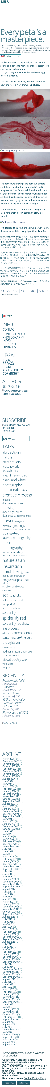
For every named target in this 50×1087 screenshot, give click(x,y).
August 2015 (8, 941)
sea (5, 595)
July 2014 (7, 964)
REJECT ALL (23, 1083)
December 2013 (10, 969)
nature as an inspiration (13, 563)
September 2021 (11, 816)
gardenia (7, 526)
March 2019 (8, 856)
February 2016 (10, 931)
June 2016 (7, 921)
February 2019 (10, 859)
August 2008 (8, 1024)
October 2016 (9, 911)
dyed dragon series (12, 512)
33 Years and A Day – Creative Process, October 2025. (15, 702)
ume (30, 651)
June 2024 (7, 781)
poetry (26, 572)
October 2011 (9, 1014)
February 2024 (10, 788)
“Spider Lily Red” (39, 227)
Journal (38, 45)
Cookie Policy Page (35, 1078)
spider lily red (30, 52)
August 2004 (8, 1042)
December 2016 (10, 906)
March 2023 (8, 806)
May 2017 (7, 896)
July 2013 (7, 981)
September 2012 (11, 1002)
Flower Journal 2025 (15, 712)
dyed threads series (36, 231)
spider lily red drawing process (16, 625)
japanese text (20, 50)
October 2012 (9, 999)
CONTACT (9, 329)
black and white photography (14, 482)
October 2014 (9, 959)
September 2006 (11, 1037)
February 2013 (10, 991)
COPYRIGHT (11, 373)
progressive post (12, 580)
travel (24, 651)
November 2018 (10, 866)
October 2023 (9, 798)
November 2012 (10, 997)
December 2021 (10, 814)
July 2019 (7, 849)
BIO (4, 386)
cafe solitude (10, 490)
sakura (5, 583)
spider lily (20, 52)
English (7, 56)
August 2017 (8, 889)
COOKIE (8, 360)
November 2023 (10, 796)
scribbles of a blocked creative (13, 588)
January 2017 (9, 904)
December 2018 (10, 864)
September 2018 (11, 869)
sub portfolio (7, 633)
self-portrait (9, 604)
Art (25, 45)
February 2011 (10, 1017)
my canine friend (10, 555)
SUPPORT (28, 290)
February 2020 (10, 841)
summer (18, 633)
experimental (24, 515)
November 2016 (10, 909)
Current (31, 45)
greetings (18, 526)
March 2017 (8, 901)
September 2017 (11, 886)
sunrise (28, 632)
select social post (12, 600)
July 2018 (7, 871)
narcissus (22, 555)
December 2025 (10, 761)
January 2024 (9, 791)
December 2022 (10, 811)
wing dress (7, 663)
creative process (17, 495)
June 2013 (7, 984)
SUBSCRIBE (9, 290)
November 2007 (10, 1029)
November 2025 (10, 763)
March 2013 (8, 989)
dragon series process (13, 503)
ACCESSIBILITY (13, 370)
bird (24, 475)
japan (27, 529)
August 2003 (8, 1044)
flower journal (19, 521)
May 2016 (7, 924)
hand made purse (9, 529)
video (5, 655)
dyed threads (9, 515)
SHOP (43, 290)
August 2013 (8, 979)
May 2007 (7, 1032)
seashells (15, 595)
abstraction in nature (21, 48)
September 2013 (11, 976)
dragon (6, 499)
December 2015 (10, 936)
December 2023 (10, 793)
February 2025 (10, 768)
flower (11, 50)
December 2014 (10, 956)
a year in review (11, 475)
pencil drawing (12, 571)
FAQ (11, 386)
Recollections (10, 693)
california (25, 490)
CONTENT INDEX (14, 334)
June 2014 (7, 966)
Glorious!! (8, 686)
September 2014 (11, 961)
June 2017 (7, 894)
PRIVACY (8, 363)
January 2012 (9, 1009)
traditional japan (11, 651)
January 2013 (9, 994)
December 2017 (10, 881)
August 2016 (8, 916)
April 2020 (7, 836)
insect (20, 529)
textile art (23, 637)
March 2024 (8, 786)
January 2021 (9, 824)
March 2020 (8, 838)
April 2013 (7, 986)
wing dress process (11, 667)
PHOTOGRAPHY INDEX (13, 339)
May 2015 (7, 949)
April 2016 (7, 926)
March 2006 (8, 1039)
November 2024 (10, 773)
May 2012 (7, 1007)
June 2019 (7, 851)
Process (5, 48)
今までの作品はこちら (21, 284)
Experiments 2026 (13, 680)
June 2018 (7, 874)
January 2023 (9, 808)
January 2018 (9, 879)
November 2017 (10, 884)
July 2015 (7, 944)
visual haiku (14, 655)
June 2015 (7, 946)
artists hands (36, 48)
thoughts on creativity (11, 644)
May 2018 (7, 876)
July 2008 (7, 1027)
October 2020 (9, 828)
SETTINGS (18, 1073)
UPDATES (9, 347)
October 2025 (9, 766)
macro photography (35, 50)
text (13, 637)
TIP (18, 386)
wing (24, 659)
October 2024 (9, 776)
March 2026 (8, 758)
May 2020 (7, 834)
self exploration (11, 608)
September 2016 (11, 914)
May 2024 (7, 783)
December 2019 (10, 844)
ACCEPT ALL (9, 1083)
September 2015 (11, 939)
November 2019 (10, 846)
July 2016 (7, 919)
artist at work (10, 466)
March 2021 (8, 821)
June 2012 (7, 1004)
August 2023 (8, 803)
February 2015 (10, 951)
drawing (8, 507)
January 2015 (9, 954)
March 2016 (8, 929)
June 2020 (7, 831)
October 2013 (9, 974)
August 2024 (8, 778)
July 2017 (7, 891)
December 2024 (10, 771)
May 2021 (7, 818)
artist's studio (11, 462)
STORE (7, 367)
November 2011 (10, 1012)
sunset (6, 637)
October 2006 (9, 1034)
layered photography (16, 537)
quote (27, 580)
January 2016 (9, 934)
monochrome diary (12, 552)
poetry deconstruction (13, 575)
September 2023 (11, 801)
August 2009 (8, 1022)
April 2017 (7, 899)
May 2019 (7, 854)
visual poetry (11, 659)
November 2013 (10, 971)
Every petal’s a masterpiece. (23, 35)
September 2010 (11, 1019)
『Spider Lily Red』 (30, 281)
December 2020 (10, 826)
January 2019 (9, 861)
